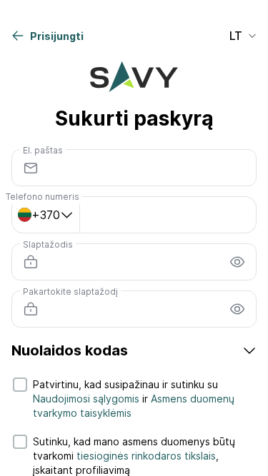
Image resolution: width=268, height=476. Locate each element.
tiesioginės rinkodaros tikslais (146, 456)
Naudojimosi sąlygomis (86, 399)
